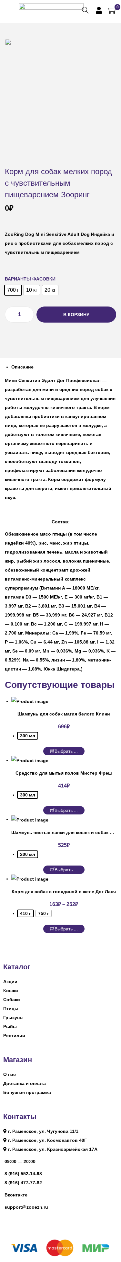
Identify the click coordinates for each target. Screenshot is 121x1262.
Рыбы (10, 1026)
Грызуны (13, 1017)
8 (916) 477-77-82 (23, 1182)
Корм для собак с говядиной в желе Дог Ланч (64, 891)
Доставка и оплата (24, 1083)
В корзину (76, 314)
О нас (9, 1074)
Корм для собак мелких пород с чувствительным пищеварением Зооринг (58, 183)
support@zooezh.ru (26, 1207)
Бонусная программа (27, 1092)
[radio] (13, 290)
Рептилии (14, 1035)
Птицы (10, 1008)
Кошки (10, 990)
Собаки (11, 999)
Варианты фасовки (30, 278)
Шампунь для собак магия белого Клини (63, 713)
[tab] (63, 366)
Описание (22, 366)
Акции (10, 981)
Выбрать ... (66, 751)
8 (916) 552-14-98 (23, 1173)
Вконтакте (16, 1194)
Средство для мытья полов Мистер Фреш (63, 773)
